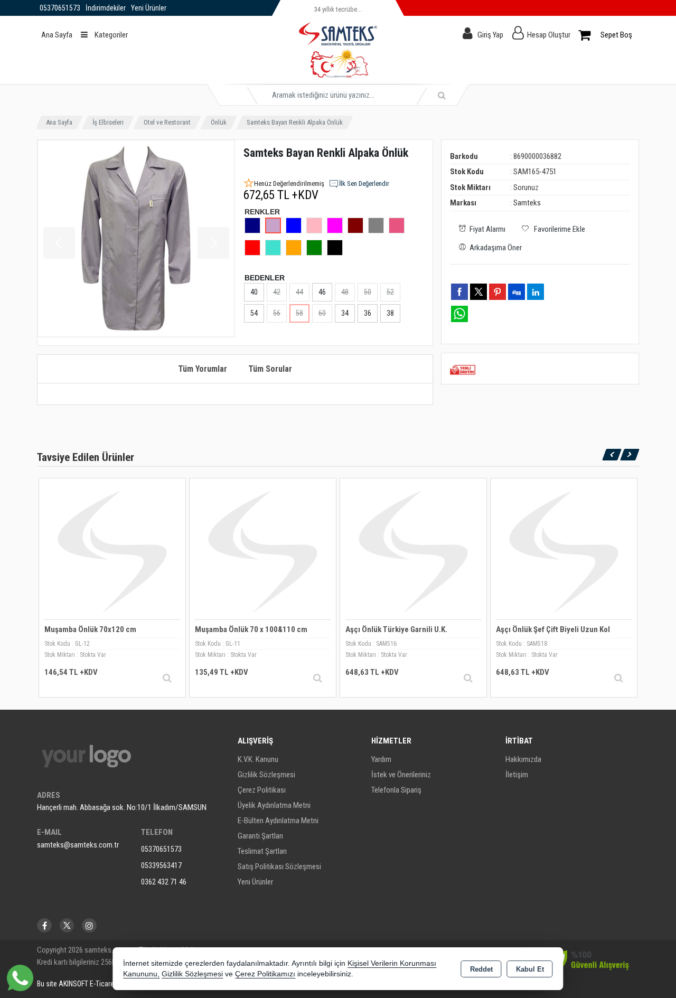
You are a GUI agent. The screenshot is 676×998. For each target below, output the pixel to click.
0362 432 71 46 (163, 882)
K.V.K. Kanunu (258, 759)
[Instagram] (89, 925)
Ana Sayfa (56, 35)
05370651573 (161, 849)
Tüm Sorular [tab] (270, 369)
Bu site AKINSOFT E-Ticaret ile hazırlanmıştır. (102, 984)
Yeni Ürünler (255, 882)
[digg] (516, 291)
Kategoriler (110, 35)
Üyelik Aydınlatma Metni (274, 805)
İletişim (516, 774)
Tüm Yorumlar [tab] (202, 369)
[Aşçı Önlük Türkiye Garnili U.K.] (413, 551)
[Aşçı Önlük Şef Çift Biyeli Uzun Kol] (564, 551)
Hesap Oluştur (548, 35)
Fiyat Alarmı (487, 229)
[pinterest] (497, 291)
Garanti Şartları (260, 836)
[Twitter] (67, 925)
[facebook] (459, 291)
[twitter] (478, 292)
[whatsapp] (459, 314)
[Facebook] (44, 925)
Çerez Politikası (262, 790)
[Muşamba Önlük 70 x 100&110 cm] (263, 551)
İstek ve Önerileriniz (401, 774)
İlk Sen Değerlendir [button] (364, 183)
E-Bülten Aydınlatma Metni (278, 820)
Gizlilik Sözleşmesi (266, 774)
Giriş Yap (490, 35)
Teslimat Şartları (262, 851)
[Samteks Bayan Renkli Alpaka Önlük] (136, 238)
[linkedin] (535, 291)
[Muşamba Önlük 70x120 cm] (112, 551)
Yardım (381, 759)
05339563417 (161, 865)
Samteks (527, 203)
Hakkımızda (523, 759)
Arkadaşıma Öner (496, 247)
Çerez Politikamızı (265, 974)
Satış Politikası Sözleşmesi (279, 866)
